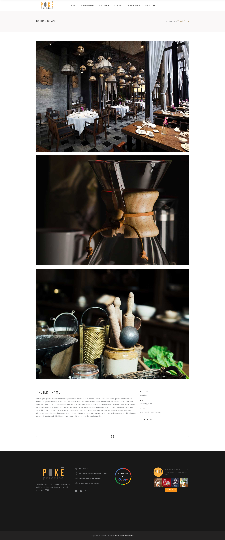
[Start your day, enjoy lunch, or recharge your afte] (184, 482)
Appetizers (173, 21)
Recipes (158, 412)
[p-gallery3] (112, 324)
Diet (142, 412)
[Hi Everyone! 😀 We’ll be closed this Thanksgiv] (158, 482)
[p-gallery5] (112, 96)
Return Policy (119, 535)
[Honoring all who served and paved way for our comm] (175, 482)
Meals (152, 412)
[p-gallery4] (112, 210)
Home (165, 21)
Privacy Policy (129, 535)
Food (146, 412)
